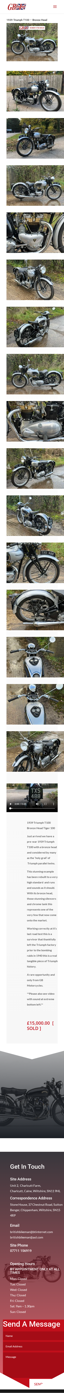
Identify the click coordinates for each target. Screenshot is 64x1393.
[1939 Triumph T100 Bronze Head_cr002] (35, 158)
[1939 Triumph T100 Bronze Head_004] (35, 347)
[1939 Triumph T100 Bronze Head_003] (35, 300)
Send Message (46, 1384)
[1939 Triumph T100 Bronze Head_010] (35, 630)
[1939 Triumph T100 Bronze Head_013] (35, 771)
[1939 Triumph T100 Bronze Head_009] (35, 583)
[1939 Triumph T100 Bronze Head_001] (35, 205)
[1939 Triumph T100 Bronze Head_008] (35, 535)
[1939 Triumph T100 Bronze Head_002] (35, 252)
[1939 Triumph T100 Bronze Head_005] (35, 394)
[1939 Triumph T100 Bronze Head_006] (35, 441)
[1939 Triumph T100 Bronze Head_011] (35, 677)
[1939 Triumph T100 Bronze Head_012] (35, 724)
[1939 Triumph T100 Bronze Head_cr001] (35, 111)
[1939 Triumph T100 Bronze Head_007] (35, 488)
